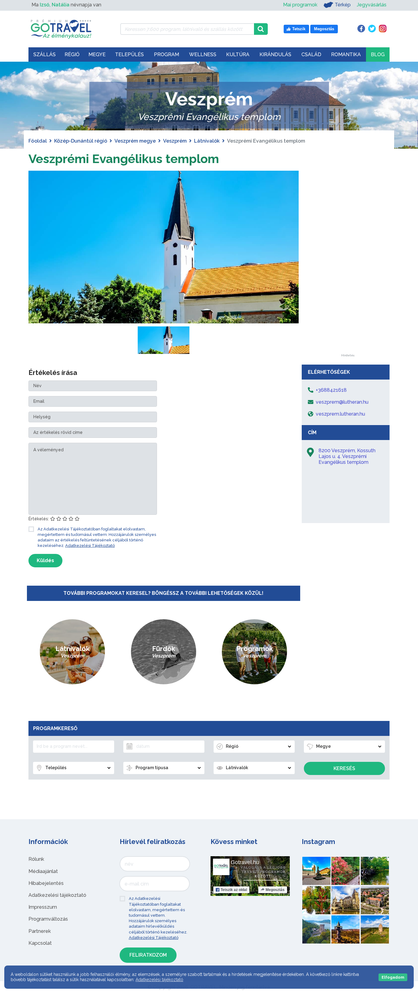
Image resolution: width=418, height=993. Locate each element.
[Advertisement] (348, 262)
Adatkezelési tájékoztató (57, 895)
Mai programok (300, 5)
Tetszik (234, 890)
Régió (72, 54)
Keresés (344, 768)
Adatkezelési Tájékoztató (90, 545)
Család (311, 54)
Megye (97, 54)
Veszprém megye (135, 141)
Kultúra (237, 54)
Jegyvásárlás (371, 5)
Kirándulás (275, 54)
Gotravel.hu (245, 862)
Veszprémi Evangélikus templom (123, 158)
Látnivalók (207, 141)
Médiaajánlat (43, 871)
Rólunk (36, 859)
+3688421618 (331, 390)
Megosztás (275, 890)
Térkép (343, 5)
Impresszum (42, 907)
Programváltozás (48, 919)
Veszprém (175, 141)
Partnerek (39, 931)
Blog (378, 54)
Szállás (44, 54)
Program (166, 54)
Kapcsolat (40, 943)
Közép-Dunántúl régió (80, 141)
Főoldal (37, 141)
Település (129, 54)
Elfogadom (393, 977)
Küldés (45, 560)
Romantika (346, 54)
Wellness (202, 54)
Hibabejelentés (46, 883)
